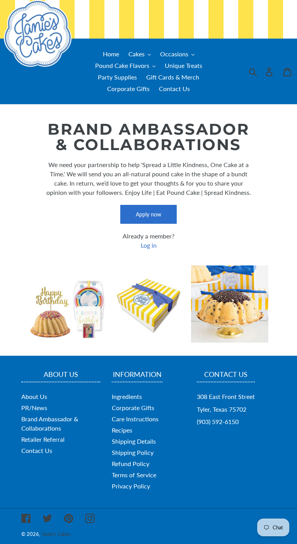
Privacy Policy (131, 486)
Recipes (122, 430)
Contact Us (36, 450)
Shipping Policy (133, 452)
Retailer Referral (43, 439)
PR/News (34, 407)
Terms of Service (134, 474)
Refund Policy (130, 463)
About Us (34, 396)
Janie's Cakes (56, 534)
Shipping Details (134, 441)
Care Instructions (135, 418)
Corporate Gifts (133, 407)
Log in (149, 245)
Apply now (148, 214)
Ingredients (127, 396)
